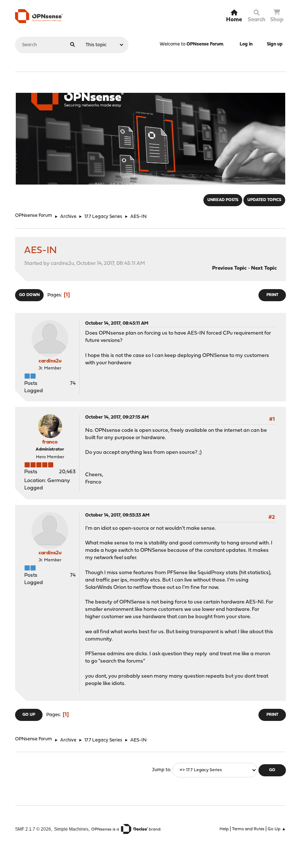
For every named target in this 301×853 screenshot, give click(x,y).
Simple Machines (71, 829)
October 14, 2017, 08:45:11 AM (116, 323)
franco (50, 442)
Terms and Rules (248, 829)
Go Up (28, 715)
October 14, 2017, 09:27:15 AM (117, 417)
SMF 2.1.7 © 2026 (33, 829)
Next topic (264, 268)
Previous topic (229, 268)
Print (272, 295)
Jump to (161, 770)
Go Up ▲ (277, 829)
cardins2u (50, 361)
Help (224, 829)
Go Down (29, 295)
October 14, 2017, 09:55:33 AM (117, 515)
